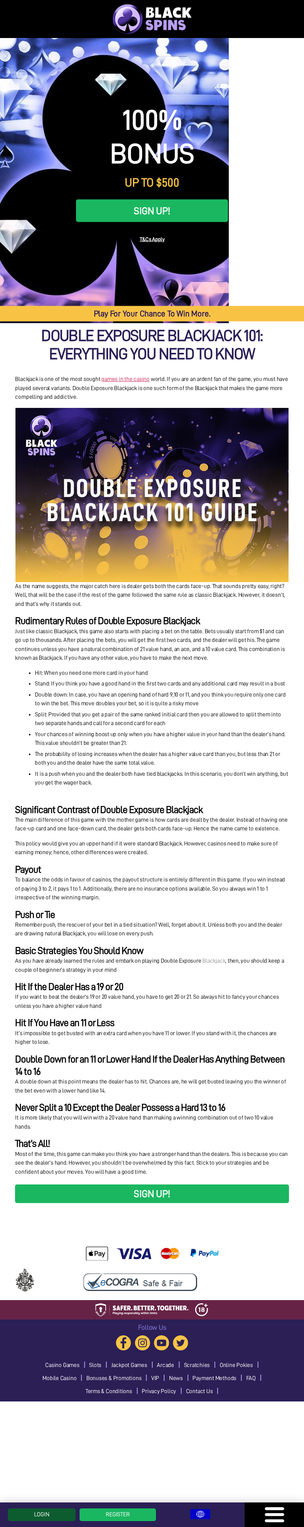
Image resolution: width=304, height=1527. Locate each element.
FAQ (251, 1378)
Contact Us (199, 1391)
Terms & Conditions (109, 1391)
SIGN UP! (152, 210)
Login (41, 1514)
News (176, 1378)
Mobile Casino (59, 1378)
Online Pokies (236, 1365)
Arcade (165, 1365)
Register (117, 1514)
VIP (155, 1378)
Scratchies (197, 1365)
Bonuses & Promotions (114, 1378)
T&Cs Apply (152, 239)
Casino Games (62, 1365)
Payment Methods (214, 1378)
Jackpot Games (129, 1365)
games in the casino (125, 379)
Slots (95, 1365)
